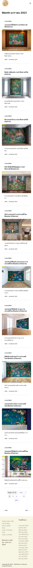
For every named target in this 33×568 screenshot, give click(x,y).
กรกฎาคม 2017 (23, 547)
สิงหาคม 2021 (23, 532)
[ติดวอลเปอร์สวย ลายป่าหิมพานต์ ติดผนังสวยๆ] (16, 135)
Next (26, 510)
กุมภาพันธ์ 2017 (23, 554)
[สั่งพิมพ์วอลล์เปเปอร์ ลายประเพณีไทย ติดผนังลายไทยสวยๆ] (16, 372)
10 (24, 496)
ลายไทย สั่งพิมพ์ (7, 21)
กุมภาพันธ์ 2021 (23, 534)
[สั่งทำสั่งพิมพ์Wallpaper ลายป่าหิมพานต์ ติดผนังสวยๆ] (16, 182)
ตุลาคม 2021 (22, 528)
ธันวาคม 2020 (23, 539)
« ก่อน (21, 492)
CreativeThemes (7, 566)
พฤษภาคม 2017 (23, 552)
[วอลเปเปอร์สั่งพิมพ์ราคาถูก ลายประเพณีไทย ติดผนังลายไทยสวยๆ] (16, 324)
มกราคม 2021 (23, 536)
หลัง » (17, 500)
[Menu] (30, 3)
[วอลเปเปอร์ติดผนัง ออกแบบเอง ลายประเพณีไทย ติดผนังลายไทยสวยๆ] (16, 277)
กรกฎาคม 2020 (23, 541)
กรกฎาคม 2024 (23, 525)
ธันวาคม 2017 (23, 543)
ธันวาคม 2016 (23, 558)
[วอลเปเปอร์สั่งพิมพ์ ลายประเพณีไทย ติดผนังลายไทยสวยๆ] (16, 466)
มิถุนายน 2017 (23, 550)
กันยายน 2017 (23, 545)
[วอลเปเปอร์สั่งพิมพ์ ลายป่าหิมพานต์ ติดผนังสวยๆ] (16, 40)
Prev (6, 510)
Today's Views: (6, 521)
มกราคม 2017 (23, 556)
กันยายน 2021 (23, 530)
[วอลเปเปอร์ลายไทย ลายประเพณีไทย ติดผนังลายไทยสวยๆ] (16, 419)
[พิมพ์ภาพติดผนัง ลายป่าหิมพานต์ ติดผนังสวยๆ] (16, 87)
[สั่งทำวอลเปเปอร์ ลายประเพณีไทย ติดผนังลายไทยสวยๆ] (16, 229)
